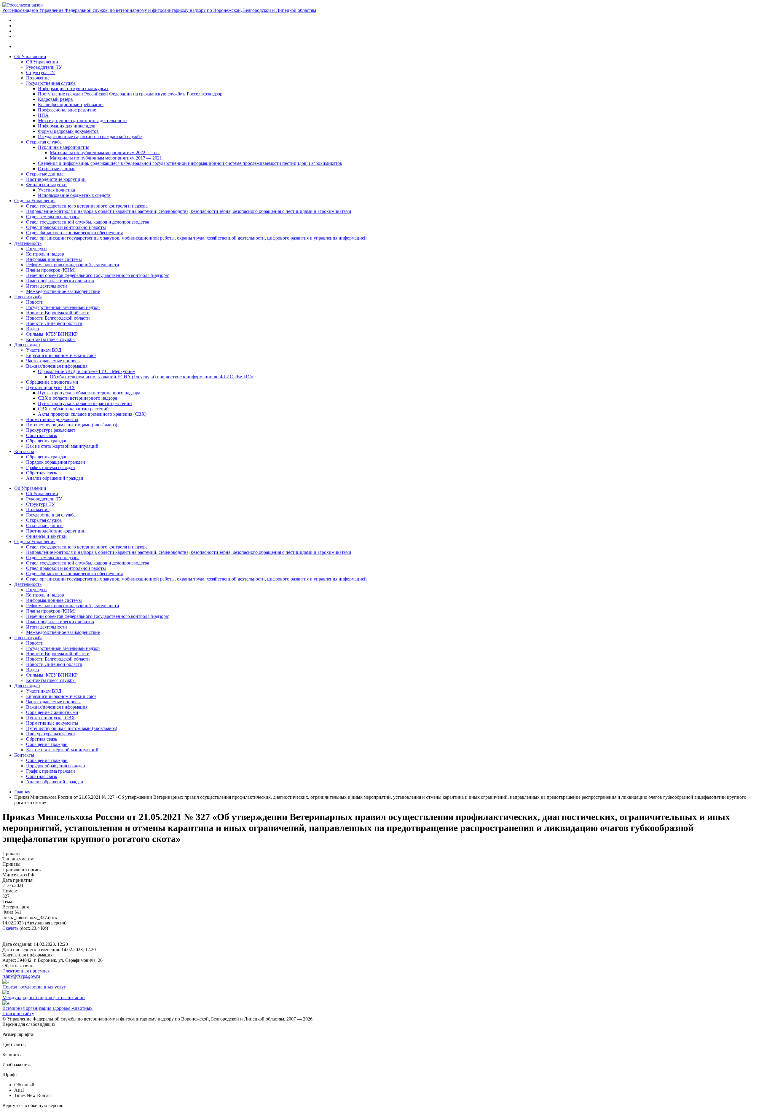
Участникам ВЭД (43, 350)
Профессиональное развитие (67, 109)
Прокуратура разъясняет (50, 430)
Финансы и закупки (46, 184)
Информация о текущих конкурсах (73, 88)
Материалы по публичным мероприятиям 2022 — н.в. (105, 152)
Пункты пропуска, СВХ (50, 387)
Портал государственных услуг (34, 986)
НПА (43, 115)
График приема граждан (50, 467)
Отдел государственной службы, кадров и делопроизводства (87, 221)
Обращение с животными (52, 382)
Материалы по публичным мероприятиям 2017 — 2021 (106, 157)
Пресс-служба (28, 296)
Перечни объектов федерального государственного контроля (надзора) (97, 275)
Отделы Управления (34, 200)
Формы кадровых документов (68, 131)
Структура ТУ (40, 72)
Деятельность (28, 243)
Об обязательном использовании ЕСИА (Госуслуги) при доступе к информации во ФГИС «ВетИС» (151, 376)
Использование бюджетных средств (74, 195)
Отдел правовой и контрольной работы (66, 227)
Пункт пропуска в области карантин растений (85, 403)
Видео (32, 328)
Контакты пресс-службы (51, 339)
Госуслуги (36, 248)
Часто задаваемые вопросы (53, 360)
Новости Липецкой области (54, 323)
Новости (35, 301)
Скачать (10, 928)
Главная (22, 791)
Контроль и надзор (45, 253)
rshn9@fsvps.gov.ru (21, 976)
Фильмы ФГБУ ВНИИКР (52, 334)
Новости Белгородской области (58, 317)
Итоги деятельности (46, 285)
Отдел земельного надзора (52, 216)
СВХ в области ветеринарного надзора (77, 398)
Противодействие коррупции (56, 179)
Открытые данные (56, 168)
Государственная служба (51, 83)
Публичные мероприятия (63, 147)
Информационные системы (54, 259)
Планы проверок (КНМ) (50, 269)
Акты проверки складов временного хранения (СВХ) (92, 414)
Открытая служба (44, 141)
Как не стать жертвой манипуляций (62, 446)
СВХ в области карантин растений (73, 408)
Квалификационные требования (70, 104)
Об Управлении (30, 56)
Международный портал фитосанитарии (43, 997)
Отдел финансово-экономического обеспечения (74, 232)
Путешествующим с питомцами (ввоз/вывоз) (71, 424)
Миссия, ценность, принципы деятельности (82, 120)
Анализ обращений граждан (54, 478)
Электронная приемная (26, 970)
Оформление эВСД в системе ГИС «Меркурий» (86, 371)
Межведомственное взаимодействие (63, 291)
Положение (38, 77)
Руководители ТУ (44, 67)
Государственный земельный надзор (63, 307)
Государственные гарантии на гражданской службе (90, 136)
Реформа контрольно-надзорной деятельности (72, 264)
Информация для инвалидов (66, 125)
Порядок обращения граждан (55, 462)
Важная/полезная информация (56, 366)
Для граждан (27, 344)
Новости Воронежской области (58, 312)
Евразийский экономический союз (61, 355)
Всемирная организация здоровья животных (47, 1008)
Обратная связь (41, 435)
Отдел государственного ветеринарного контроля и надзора (87, 205)
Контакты (24, 451)
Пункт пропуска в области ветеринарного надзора (89, 392)
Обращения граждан (47, 440)
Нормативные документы (52, 419)
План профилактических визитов (60, 280)
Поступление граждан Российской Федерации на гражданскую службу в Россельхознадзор (130, 93)
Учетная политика (56, 189)
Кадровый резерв (55, 99)
